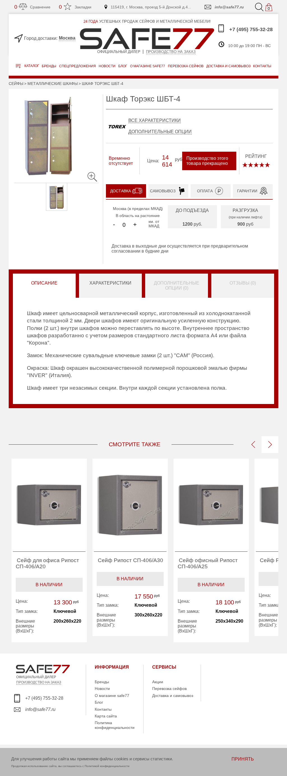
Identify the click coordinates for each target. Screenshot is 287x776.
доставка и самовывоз (228, 66)
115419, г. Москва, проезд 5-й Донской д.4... (151, 7)
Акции (157, 682)
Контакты (103, 709)
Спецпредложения (77, 66)
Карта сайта (106, 716)
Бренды (49, 66)
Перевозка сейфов (169, 688)
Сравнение (32, 7)
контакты (262, 66)
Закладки (75, 7)
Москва (67, 38)
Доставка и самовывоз (172, 695)
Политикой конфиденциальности (107, 766)
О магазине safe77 (112, 695)
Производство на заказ (171, 52)
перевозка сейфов (185, 66)
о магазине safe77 (147, 66)
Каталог (31, 66)
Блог (122, 66)
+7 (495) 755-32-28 (250, 29)
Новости (107, 66)
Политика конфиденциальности (115, 724)
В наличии (49, 584)
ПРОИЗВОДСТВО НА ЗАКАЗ (38, 682)
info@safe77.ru (229, 7)
